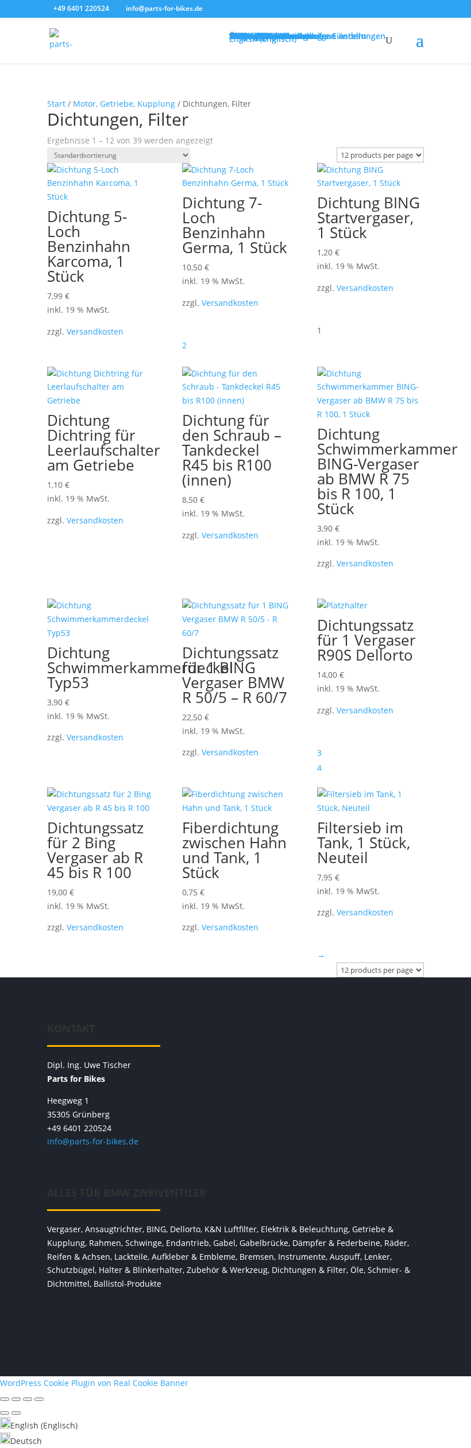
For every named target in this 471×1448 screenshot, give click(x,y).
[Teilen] (27, 1399)
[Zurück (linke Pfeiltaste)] (4, 1413)
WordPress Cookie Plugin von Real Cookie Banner (94, 1382)
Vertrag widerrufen (235, 1319)
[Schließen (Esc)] (39, 1399)
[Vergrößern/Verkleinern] (4, 1399)
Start (56, 103)
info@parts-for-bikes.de (92, 1141)
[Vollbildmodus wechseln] (16, 1399)
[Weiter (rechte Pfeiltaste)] (16, 1413)
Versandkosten (95, 331)
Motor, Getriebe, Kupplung (124, 103)
